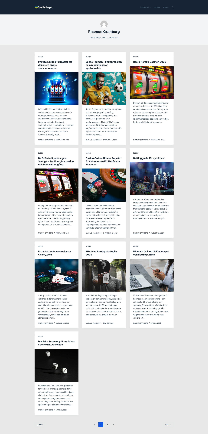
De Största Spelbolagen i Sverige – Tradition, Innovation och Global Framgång (56, 161)
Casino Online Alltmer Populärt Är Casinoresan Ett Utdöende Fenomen (104, 161)
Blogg (165, 7)
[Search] (173, 7)
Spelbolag (144, 7)
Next (167, 424)
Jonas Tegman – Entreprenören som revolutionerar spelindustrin (104, 65)
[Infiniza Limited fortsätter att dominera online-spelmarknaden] (56, 88)
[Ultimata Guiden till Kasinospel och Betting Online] (152, 275)
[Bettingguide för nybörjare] (152, 178)
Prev (41, 424)
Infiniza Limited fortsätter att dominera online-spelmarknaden (55, 65)
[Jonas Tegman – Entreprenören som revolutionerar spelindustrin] (104, 88)
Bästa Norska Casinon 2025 (149, 61)
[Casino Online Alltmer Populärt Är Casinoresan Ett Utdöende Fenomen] (104, 185)
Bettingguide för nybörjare (148, 158)
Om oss (157, 7)
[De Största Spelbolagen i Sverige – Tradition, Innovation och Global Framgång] (56, 185)
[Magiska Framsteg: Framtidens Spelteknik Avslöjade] (56, 365)
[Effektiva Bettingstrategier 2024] (104, 275)
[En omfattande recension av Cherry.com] (56, 275)
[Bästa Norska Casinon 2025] (152, 82)
